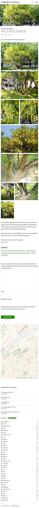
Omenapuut (19, 463)
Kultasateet (19, 441)
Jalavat (19, 428)
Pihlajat (19, 474)
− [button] (3, 329)
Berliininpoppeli (5, 397)
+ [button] (3, 327)
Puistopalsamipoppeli (7, 392)
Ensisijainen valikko (37, 2)
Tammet (19, 491)
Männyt (19, 459)
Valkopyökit (19, 500)
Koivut (19, 437)
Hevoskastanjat (19, 426)
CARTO (36, 378)
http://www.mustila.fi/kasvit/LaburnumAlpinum (15, 253)
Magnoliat (19, 457)
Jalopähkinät (19, 430)
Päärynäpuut (19, 483)
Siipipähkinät (19, 487)
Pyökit (19, 478)
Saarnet (19, 485)
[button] (3, 333)
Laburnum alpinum (7, 28)
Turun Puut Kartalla (10, 2)
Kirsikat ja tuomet (19, 435)
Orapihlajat (19, 465)
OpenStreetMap (23, 378)
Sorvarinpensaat (19, 489)
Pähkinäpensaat (19, 481)
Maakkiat (19, 454)
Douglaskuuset (19, 422)
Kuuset (19, 443)
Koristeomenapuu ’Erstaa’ (8, 407)
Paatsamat (19, 467)
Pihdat (19, 472)
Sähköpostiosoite (7, 299)
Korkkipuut (19, 439)
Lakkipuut (19, 446)
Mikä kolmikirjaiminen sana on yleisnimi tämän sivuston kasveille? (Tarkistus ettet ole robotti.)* (18, 308)
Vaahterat (19, 496)
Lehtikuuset (19, 450)
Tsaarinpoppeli (5, 402)
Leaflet (16, 378)
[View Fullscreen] (35, 326)
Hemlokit (19, 424)
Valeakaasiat (19, 498)
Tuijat (19, 494)
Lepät (19, 452)
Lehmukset (19, 448)
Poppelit (19, 476)
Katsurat (19, 433)
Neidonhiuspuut (19, 461)
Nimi (3, 291)
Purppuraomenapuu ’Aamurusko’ (10, 412)
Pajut (19, 470)
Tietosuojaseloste (5, 505)
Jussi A (12, 34)
